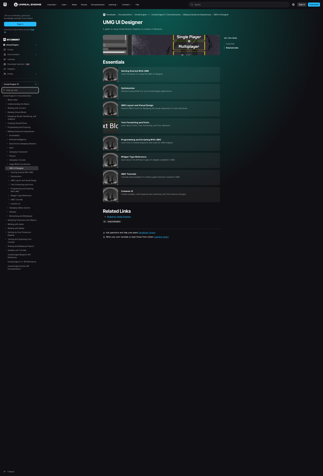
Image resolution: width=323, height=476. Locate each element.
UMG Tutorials (17, 199)
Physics (12, 156)
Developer (111, 15)
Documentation (125, 15)
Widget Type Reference (21, 195)
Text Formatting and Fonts (22, 184)
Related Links (232, 48)
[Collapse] (6, 131)
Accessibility (14, 135)
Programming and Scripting (19, 127)
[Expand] (6, 100)
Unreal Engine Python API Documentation (18, 267)
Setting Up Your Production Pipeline (19, 233)
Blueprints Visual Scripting (119, 216)
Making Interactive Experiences (21, 131)
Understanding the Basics (18, 104)
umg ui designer (114, 221)
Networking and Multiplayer (20, 216)
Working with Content (17, 108)
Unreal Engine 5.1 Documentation (17, 96)
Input (11, 148)
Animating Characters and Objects (22, 220)
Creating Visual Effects (17, 123)
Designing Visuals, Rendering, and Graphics (22, 117)
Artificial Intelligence (17, 139)
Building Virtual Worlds (17, 112)
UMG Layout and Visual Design (23, 180)
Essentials (230, 44)
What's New (13, 100)
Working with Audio (16, 224)
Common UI (15, 204)
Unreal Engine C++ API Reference (22, 262)
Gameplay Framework (18, 152)
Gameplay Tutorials (17, 160)
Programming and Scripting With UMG (22, 189)
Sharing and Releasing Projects (21, 246)
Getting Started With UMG (22, 172)
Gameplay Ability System (19, 208)
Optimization (16, 176)
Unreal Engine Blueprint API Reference (19, 256)
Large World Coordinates (19, 164)
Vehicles (12, 212)
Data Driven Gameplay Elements (22, 144)
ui (104, 221)
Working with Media (16, 228)
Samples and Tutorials (17, 250)
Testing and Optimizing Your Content (20, 240)
